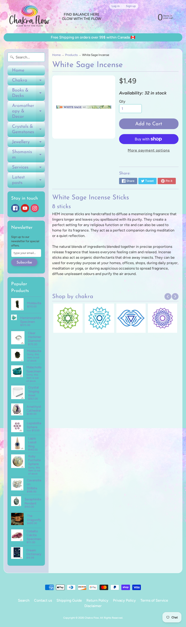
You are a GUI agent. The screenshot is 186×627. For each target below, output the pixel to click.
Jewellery (28, 143)
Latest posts (28, 180)
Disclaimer (93, 606)
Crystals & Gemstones (28, 129)
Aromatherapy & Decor (28, 111)
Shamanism (28, 155)
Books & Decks (28, 93)
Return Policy (97, 600)
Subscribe (24, 262)
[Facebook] (15, 208)
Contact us (43, 600)
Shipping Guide (69, 600)
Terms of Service (154, 600)
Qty (122, 101)
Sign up (131, 6)
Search (23, 600)
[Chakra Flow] (30, 17)
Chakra (28, 81)
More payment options (149, 150)
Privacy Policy (124, 600)
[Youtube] (25, 208)
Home (18, 70)
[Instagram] (35, 208)
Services (28, 168)
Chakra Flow (92, 617)
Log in (116, 6)
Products (71, 55)
